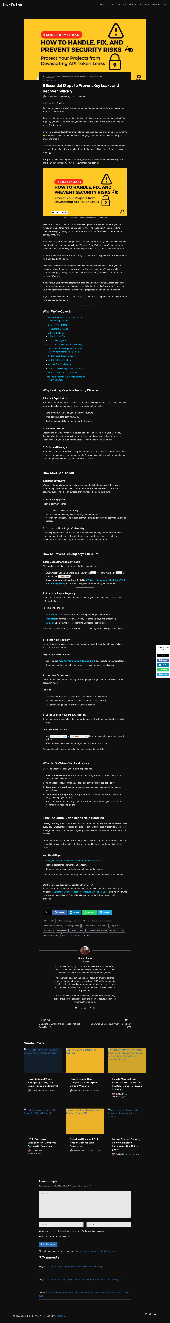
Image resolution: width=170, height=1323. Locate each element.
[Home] (43, 77)
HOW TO (46, 81)
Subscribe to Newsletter (149, 4)
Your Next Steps (55, 380)
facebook (61, 912)
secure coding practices (71, 935)
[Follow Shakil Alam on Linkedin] (94, 1008)
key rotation (115, 926)
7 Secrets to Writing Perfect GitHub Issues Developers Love (79, 892)
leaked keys (62, 930)
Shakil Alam (53, 97)
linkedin (76, 912)
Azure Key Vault (56, 583)
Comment (45, 1193)
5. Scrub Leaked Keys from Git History (66, 368)
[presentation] (43, 1060)
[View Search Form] (165, 5)
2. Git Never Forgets (57, 325)
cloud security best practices (103, 921)
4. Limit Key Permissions (59, 364)
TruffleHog (51, 619)
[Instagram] (150, 1314)
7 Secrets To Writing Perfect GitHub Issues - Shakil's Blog (75, 1266)
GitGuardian (51, 614)
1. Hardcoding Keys (57, 336)
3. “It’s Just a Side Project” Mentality (65, 344)
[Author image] (44, 96)
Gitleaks (50, 623)
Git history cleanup (72, 926)
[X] (146, 1314)
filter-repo (60, 736)
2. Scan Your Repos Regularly (62, 356)
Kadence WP (61, 1316)
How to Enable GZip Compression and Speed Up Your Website (84, 1082)
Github (54, 81)
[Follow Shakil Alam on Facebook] (76, 1008)
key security (49, 930)
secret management (51, 935)
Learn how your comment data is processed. (97, 1251)
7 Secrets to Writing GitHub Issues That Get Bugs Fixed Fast (59, 1023)
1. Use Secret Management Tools (63, 352)
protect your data (117, 930)
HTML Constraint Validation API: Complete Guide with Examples (42, 1142)
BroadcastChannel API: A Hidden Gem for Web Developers (84, 1142)
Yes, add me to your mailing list (55, 1237)
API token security (64, 921)
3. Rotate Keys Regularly (59, 360)
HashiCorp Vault (117, 580)
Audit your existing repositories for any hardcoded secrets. (73, 861)
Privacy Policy (129, 4)
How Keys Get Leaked (56, 333)
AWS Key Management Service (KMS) (77, 661)
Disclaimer (116, 4)
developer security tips (53, 926)
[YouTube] (155, 1314)
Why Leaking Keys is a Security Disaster (64, 317)
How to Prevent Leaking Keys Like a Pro (64, 349)
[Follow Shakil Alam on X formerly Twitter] (80, 1008)
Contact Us (103, 4)
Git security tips (88, 926)
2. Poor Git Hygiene (57, 340)
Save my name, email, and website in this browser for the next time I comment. (73, 1231)
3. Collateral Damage (58, 329)
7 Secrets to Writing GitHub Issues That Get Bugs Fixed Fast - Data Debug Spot (86, 1279)
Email (90, 1225)
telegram (106, 912)
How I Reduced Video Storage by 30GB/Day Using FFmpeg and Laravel (43, 1082)
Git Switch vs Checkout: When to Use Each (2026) (111, 1023)
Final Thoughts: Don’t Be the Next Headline (65, 377)
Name (43, 1225)
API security (49, 921)
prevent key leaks (77, 930)
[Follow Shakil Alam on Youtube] (89, 1008)
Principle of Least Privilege (97, 930)
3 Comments (81, 97)
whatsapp (90, 912)
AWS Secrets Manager (97, 580)
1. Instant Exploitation (58, 321)
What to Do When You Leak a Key (61, 372)
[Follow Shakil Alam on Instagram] (85, 1008)
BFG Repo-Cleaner (81, 921)
